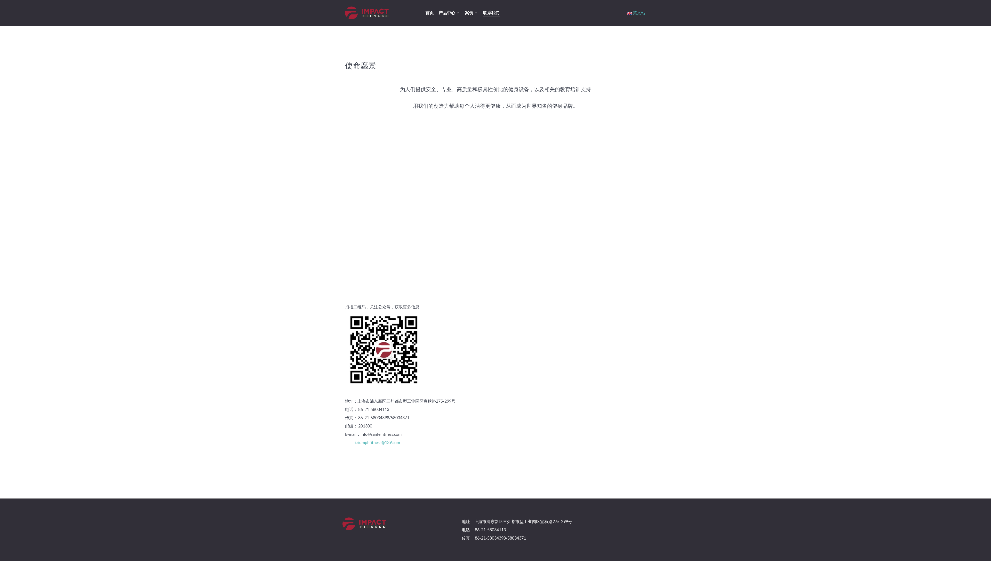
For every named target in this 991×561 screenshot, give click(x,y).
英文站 (639, 12)
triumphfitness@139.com (377, 442)
